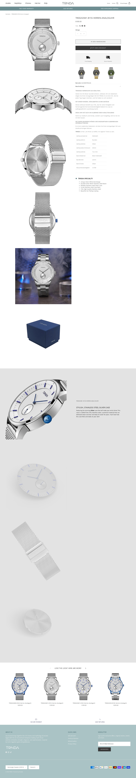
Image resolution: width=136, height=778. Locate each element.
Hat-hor (37, 3)
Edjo (45, 3)
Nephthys (17, 3)
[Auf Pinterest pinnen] (84, 26)
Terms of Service (73, 738)
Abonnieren (104, 749)
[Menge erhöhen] (84, 34)
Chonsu (28, 3)
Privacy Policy (72, 744)
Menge (77, 30)
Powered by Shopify (18, 771)
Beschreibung (79, 86)
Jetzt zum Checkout (98, 48)
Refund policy (72, 741)
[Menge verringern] (77, 34)
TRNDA (10, 771)
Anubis (8, 3)
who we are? (72, 736)
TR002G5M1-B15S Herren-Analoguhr (20, 14)
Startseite (8, 14)
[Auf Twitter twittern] (80, 26)
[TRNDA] (68, 3)
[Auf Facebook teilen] (82, 26)
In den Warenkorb (98, 42)
